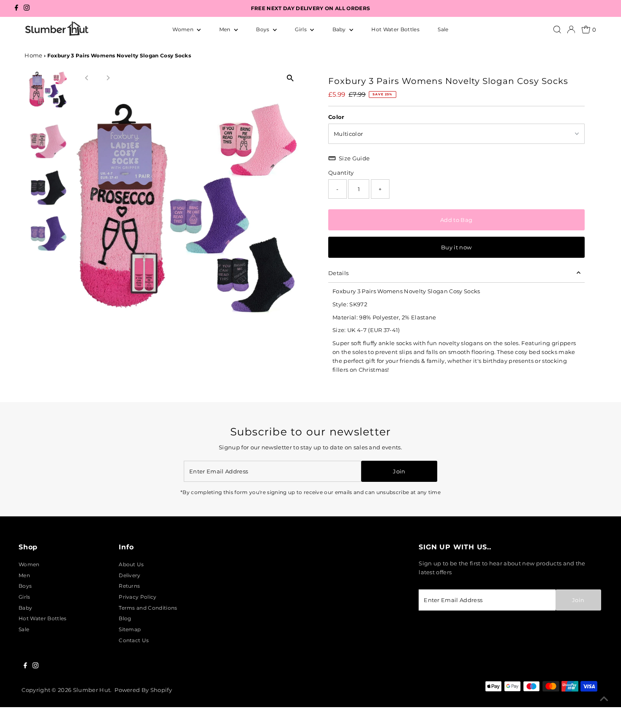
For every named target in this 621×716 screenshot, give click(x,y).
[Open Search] (557, 29)
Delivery (130, 575)
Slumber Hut (92, 689)
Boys (263, 29)
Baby (340, 29)
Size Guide (354, 158)
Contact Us (134, 640)
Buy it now (456, 247)
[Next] (107, 77)
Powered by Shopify (143, 689)
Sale (443, 29)
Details (338, 273)
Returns (129, 586)
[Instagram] (27, 8)
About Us (131, 564)
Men (225, 29)
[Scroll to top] (604, 699)
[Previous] (86, 77)
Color (336, 116)
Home (33, 55)
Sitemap (130, 629)
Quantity (341, 172)
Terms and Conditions (148, 608)
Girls (301, 29)
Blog (125, 618)
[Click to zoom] (290, 78)
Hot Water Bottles (395, 29)
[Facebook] (16, 8)
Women (183, 29)
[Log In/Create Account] (571, 29)
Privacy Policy (137, 597)
